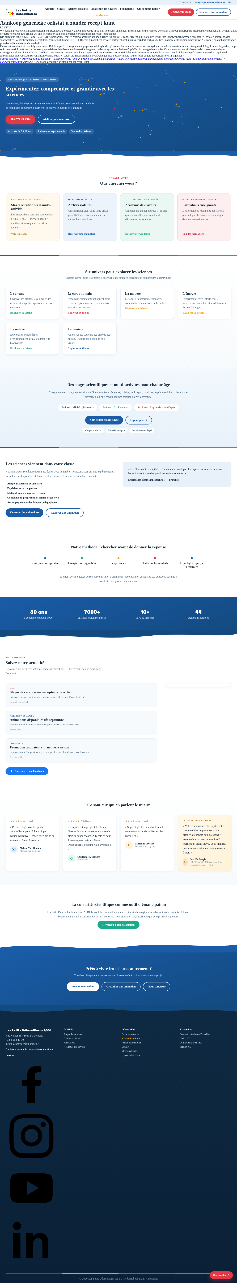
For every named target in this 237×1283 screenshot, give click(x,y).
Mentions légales (130, 1051)
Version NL (185, 1047)
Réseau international (131, 1042)
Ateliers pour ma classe (56, 119)
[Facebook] (31, 1108)
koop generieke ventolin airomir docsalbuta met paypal (84, 58)
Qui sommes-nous (130, 1034)
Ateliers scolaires (78, 8)
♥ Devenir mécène (131, 1038)
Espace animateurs (131, 1055)
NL (229, 2)
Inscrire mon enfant (83, 986)
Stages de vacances (73, 1034)
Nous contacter (157, 986)
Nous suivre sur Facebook (29, 771)
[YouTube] (31, 1213)
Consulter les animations (24, 512)
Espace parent (138, 420)
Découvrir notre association (118, 924)
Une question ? (221, 1275)
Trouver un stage (181, 11)
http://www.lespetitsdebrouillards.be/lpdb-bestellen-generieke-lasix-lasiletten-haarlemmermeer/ (170, 58)
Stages (61, 8)
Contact (125, 1047)
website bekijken (9, 58)
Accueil (49, 8)
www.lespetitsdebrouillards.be (16, 61)
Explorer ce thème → (22, 312)
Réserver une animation (213, 12)
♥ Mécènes (102, 15)
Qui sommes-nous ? (148, 8)
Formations (127, 8)
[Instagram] (31, 1160)
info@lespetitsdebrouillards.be (210, 2)
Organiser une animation (121, 986)
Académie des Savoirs (104, 8)
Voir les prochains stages (104, 419)
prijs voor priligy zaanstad (36, 58)
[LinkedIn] (31, 1265)
